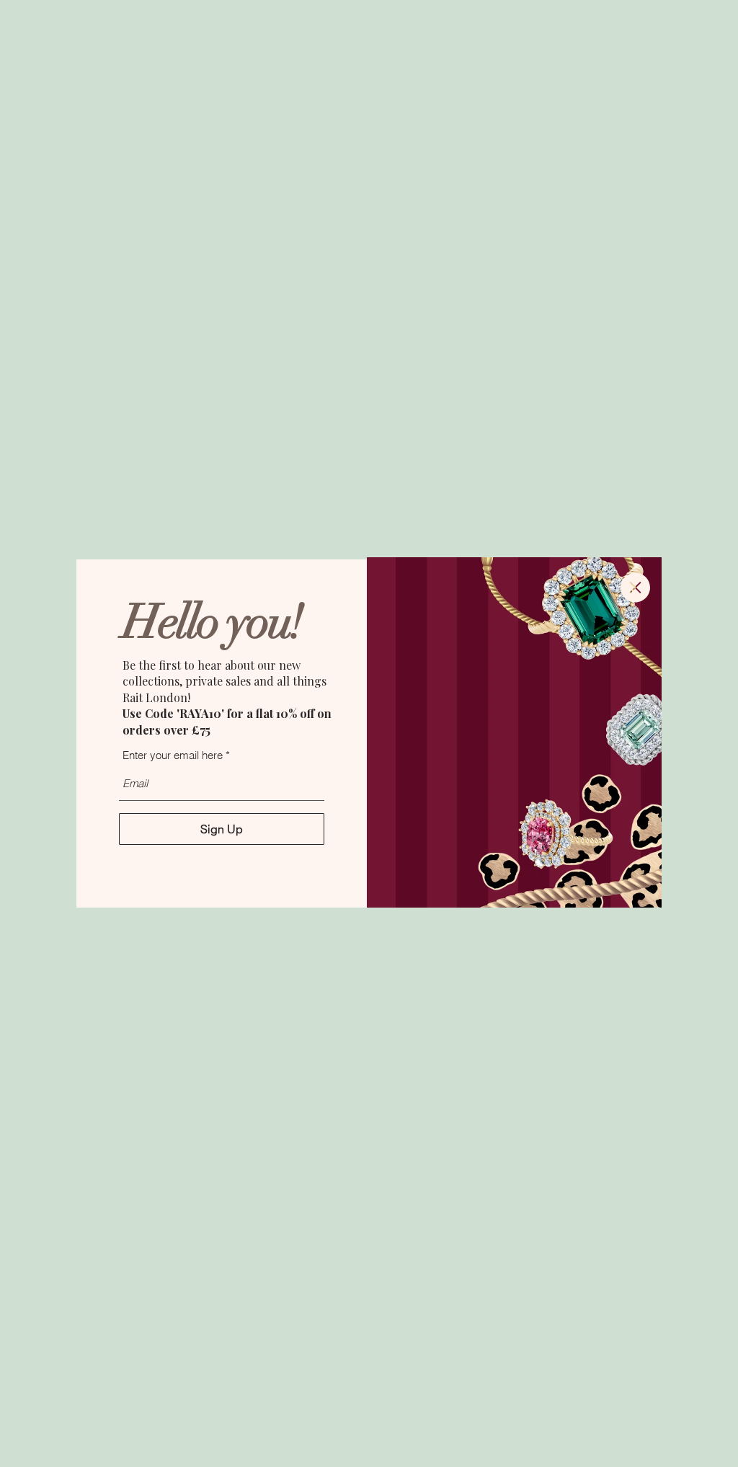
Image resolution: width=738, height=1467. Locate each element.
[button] (635, 587)
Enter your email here (173, 755)
